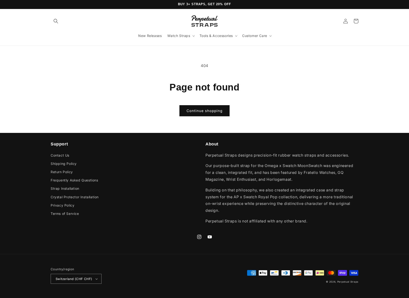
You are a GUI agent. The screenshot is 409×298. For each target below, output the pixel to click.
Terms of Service (65, 214)
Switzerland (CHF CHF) (74, 279)
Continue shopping (204, 110)
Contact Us (60, 155)
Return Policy (62, 172)
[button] (56, 21)
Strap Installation (65, 188)
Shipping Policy (64, 164)
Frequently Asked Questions (74, 180)
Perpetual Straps (347, 281)
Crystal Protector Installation (75, 197)
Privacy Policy (62, 205)
